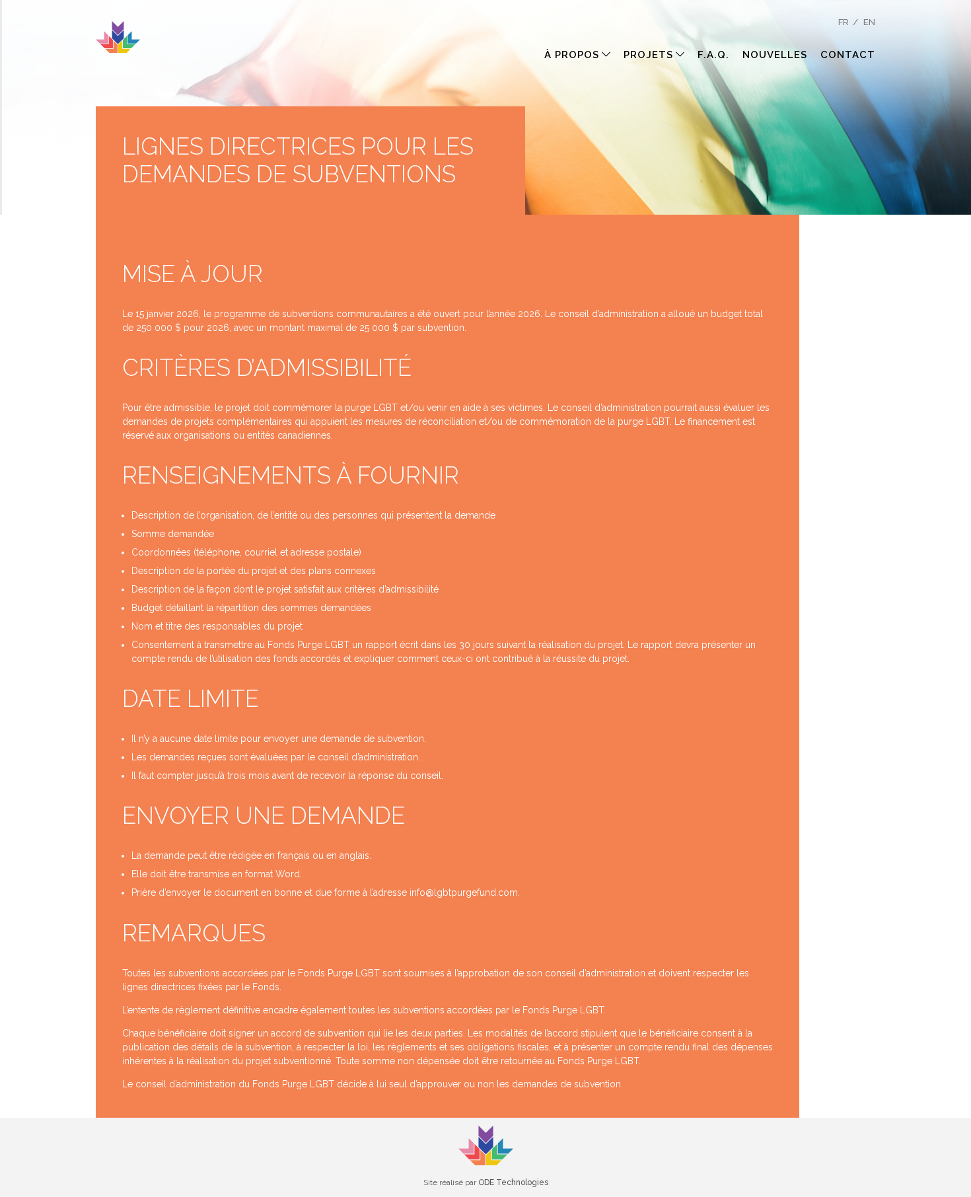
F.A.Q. (713, 55)
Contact (847, 55)
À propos (571, 55)
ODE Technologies (513, 1182)
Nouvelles (774, 55)
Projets (648, 55)
